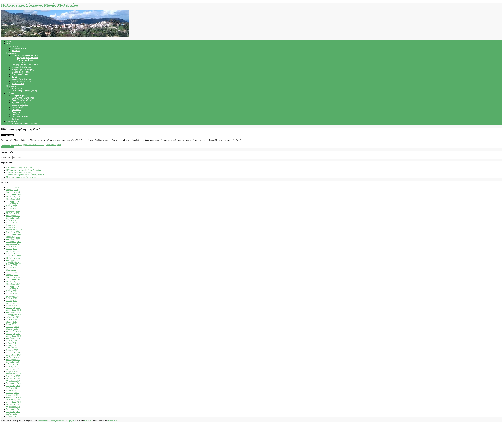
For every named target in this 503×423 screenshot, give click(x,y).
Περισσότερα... (7, 147)
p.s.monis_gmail (8, 144)
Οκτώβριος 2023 (13, 239)
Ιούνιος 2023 (11, 249)
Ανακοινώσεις (17, 88)
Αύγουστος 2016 (13, 385)
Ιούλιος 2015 (11, 414)
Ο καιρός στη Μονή (20, 95)
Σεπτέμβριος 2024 (13, 218)
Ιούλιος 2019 (11, 319)
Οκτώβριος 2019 (13, 312)
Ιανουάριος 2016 (13, 400)
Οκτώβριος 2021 (13, 284)
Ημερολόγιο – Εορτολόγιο (23, 98)
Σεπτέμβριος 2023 (13, 241)
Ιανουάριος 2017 (13, 376)
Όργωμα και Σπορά (20, 74)
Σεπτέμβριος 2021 (13, 286)
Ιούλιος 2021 (11, 291)
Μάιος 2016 (11, 390)
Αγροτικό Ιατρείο (19, 102)
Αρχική (9, 41)
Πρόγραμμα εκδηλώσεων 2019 (25, 55)
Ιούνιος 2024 (11, 223)
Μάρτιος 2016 (12, 395)
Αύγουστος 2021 (13, 289)
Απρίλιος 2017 (12, 369)
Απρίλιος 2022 (12, 272)
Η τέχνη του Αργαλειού (21, 81)
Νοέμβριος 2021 (13, 282)
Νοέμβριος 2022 (13, 258)
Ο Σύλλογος (11, 86)
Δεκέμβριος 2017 (13, 355)
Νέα (8, 43)
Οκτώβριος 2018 (13, 338)
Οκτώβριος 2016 (13, 381)
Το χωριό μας (12, 46)
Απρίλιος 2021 (12, 296)
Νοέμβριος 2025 (13, 197)
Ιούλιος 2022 (11, 265)
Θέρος (14, 76)
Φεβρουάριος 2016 (14, 397)
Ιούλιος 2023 (11, 246)
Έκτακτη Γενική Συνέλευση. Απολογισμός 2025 (26, 175)
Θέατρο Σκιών (18, 84)
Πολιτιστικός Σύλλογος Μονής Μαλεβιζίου (39, 5)
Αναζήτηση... (6, 157)
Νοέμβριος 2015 (13, 404)
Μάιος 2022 (11, 270)
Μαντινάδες (16, 109)
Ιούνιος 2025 (11, 208)
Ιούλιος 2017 (11, 367)
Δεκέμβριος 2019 (13, 310)
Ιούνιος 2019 (11, 322)
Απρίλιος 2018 (12, 348)
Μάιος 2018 (11, 345)
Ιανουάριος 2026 (13, 192)
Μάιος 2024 (11, 225)
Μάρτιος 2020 (12, 305)
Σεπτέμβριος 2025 (13, 201)
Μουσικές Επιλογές (20, 117)
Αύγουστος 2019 (13, 317)
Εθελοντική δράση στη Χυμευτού (20, 168)
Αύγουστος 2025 (13, 204)
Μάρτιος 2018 (12, 350)
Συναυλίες (21, 62)
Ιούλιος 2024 (11, 220)
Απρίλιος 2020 (12, 303)
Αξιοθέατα (16, 50)
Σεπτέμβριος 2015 (13, 409)
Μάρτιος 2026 (12, 189)
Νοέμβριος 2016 (13, 378)
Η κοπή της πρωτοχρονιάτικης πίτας (21, 177)
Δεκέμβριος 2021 (13, 279)
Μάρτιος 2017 (12, 371)
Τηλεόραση (16, 114)
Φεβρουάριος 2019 (14, 331)
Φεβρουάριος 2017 (14, 374)
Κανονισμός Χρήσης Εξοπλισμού (26, 91)
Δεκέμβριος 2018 (13, 336)
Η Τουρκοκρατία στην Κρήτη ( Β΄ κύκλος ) (24, 170)
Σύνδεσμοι (16, 119)
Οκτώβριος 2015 (13, 407)
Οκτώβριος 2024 (13, 215)
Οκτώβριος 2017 (13, 359)
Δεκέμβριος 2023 (13, 234)
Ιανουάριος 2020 (13, 308)
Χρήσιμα (10, 93)
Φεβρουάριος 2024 (14, 230)
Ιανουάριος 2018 (13, 352)
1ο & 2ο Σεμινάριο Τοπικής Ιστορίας (21, 124)
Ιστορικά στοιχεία (19, 48)
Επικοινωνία (11, 121)
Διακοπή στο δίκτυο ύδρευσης (19, 172)
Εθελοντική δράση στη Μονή (20, 129)
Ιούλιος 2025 (11, 206)
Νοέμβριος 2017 (13, 357)
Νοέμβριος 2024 (13, 213)
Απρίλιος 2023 (12, 251)
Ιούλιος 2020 (11, 298)
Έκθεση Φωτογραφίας (21, 72)
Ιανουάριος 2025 (13, 211)
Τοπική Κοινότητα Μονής (22, 100)
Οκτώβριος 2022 (13, 260)
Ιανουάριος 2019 (13, 333)
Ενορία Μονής (18, 107)
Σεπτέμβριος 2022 (13, 263)
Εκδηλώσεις (11, 53)
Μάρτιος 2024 (12, 227)
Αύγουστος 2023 (13, 244)
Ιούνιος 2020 (11, 300)
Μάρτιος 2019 (12, 329)
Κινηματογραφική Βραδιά (27, 58)
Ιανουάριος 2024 (13, 232)
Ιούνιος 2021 (11, 293)
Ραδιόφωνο (16, 112)
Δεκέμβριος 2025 (13, 194)
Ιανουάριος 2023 (13, 253)
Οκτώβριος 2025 (13, 199)
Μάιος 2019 (11, 324)
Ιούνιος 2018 (11, 343)
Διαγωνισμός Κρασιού (26, 60)
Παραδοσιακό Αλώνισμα (22, 79)
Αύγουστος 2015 (13, 411)
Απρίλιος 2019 (12, 326)
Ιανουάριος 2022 (13, 277)
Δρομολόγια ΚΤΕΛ (20, 105)
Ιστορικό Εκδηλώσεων (21, 67)
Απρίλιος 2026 (12, 187)
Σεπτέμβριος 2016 (13, 383)
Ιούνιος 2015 (11, 416)
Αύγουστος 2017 (13, 364)
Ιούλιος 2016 (11, 388)
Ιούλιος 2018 (11, 341)
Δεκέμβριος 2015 (13, 402)
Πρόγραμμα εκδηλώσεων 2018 (25, 65)
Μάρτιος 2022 (12, 274)
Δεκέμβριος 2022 (13, 256)
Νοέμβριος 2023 (13, 237)
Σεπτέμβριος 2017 (13, 362)
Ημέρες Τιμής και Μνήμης (23, 69)
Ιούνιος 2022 (11, 267)
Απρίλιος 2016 (12, 393)
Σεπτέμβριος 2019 (13, 315)
